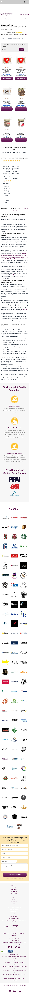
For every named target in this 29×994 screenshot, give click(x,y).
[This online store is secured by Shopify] (4, 951)
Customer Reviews (14, 909)
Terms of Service (14, 911)
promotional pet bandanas (21, 310)
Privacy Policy (15, 985)
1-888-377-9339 (24, 14)
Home (13, 897)
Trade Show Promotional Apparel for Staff (14, 978)
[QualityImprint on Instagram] (19, 947)
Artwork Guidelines (14, 905)
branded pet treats (18, 274)
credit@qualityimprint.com (19, 942)
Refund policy (14, 913)
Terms (14, 988)
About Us (14, 899)
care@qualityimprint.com (19, 944)
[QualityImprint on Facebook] (12, 947)
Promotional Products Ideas (14, 907)
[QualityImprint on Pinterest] (15, 947)
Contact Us (14, 901)
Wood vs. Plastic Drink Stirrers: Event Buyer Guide (14, 966)
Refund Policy (23, 985)
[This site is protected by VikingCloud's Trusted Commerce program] (10, 951)
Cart (27, 2)
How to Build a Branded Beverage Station (14, 962)
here (26, 34)
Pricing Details (6, 74)
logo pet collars (9, 310)
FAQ (14, 903)
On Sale (14, 887)
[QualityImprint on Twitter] (9, 947)
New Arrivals (14, 891)
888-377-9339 (15, 938)
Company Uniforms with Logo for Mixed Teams (14, 974)
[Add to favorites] (11, 57)
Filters (21, 49)
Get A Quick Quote (7, 78)
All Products (14, 893)
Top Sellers (14, 889)
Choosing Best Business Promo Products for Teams (14, 970)
